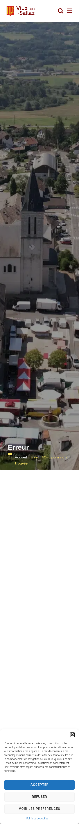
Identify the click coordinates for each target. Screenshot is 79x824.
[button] (72, 735)
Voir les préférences (39, 809)
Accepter (40, 785)
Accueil (21, 458)
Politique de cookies (37, 818)
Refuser (39, 797)
